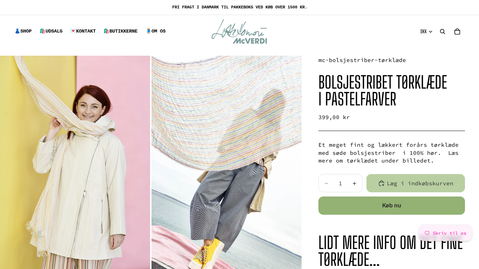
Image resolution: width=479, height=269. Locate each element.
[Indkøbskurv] (457, 31)
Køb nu (391, 205)
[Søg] (442, 31)
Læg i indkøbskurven (420, 183)
